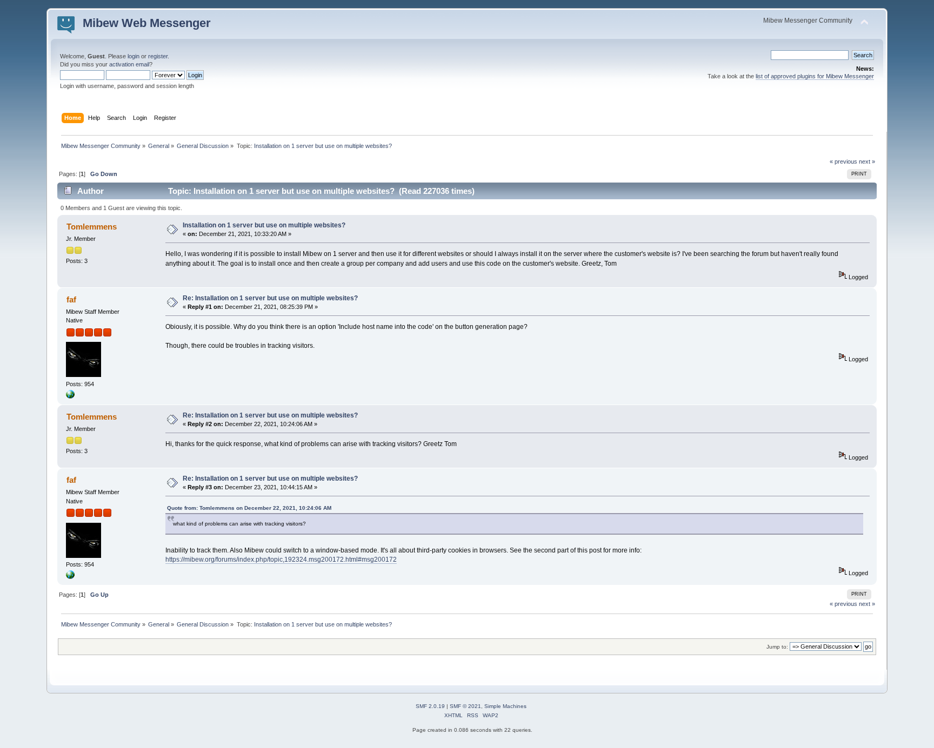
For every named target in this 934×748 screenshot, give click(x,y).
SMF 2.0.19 (430, 706)
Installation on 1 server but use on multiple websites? (264, 225)
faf (71, 299)
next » (867, 161)
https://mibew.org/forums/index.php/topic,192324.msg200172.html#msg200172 (281, 559)
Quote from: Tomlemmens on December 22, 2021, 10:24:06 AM (249, 508)
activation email (129, 64)
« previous (843, 161)
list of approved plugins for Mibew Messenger (815, 76)
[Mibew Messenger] (70, 396)
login (133, 56)
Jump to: (777, 647)
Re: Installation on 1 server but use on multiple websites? (270, 298)
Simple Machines (505, 706)
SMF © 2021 (465, 706)
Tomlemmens (91, 226)
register (158, 56)
